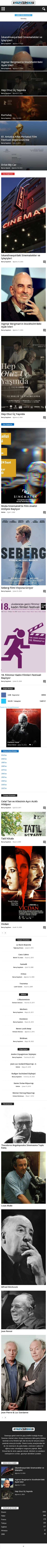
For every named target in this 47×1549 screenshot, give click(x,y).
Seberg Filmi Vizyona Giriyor (17, 587)
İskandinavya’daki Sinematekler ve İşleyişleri (20, 257)
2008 (3, 1534)
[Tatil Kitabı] (23, 824)
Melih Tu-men (18, 957)
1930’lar (4, 785)
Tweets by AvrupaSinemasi (9, 707)
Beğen (43, 695)
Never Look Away (23, 1028)
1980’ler (4, 766)
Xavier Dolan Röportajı (24, 1083)
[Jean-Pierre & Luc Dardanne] (23, 1373)
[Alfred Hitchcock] (23, 1247)
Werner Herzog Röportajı (24, 1093)
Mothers (23, 1009)
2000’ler (4, 759)
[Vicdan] (23, 884)
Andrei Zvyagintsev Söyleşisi (23, 1054)
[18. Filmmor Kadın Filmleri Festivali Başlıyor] (23, 635)
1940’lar (4, 781)
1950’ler (4, 777)
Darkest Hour (13, 742)
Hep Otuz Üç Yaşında (13, 414)
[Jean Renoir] (23, 1310)
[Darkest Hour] (23, 729)
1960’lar (4, 774)
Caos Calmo (23, 954)
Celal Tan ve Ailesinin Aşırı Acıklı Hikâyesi (19, 803)
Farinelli (23, 964)
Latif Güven (18, 987)
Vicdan (5, 924)
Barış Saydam (6, 43)
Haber (3, 1516)
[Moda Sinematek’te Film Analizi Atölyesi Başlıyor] (23, 466)
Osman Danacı (11, 745)
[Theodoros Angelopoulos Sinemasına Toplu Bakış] (23, 1125)
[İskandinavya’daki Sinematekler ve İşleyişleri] (23, 215)
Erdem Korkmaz (18, 1096)
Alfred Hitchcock (9, 1286)
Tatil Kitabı (7, 838)
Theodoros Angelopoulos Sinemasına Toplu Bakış (22, 1146)
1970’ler (4, 770)
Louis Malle (6, 1205)
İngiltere (4, 1527)
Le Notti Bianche (23, 945)
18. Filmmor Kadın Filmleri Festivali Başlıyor (21, 676)
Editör (3, 512)
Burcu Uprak (5, 168)
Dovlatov (24, 1019)
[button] (43, 9)
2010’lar (4, 755)
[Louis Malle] (23, 1177)
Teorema (24, 983)
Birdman (23, 1038)
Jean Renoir (6, 1331)
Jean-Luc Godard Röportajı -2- (23, 1064)
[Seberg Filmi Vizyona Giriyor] (23, 551)
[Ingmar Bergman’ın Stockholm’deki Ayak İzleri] (23, 294)
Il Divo (23, 974)
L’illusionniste (24, 999)
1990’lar (4, 763)
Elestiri (3, 1512)
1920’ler (4, 788)
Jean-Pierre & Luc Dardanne (14, 1412)
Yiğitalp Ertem (18, 948)
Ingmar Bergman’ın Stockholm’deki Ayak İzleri (21, 325)
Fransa (3, 1519)
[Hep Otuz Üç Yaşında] (23, 374)
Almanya (4, 1530)
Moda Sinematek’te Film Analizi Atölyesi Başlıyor (19, 507)
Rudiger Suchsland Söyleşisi (24, 1073)
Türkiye (3, 1523)
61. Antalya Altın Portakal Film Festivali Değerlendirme (23, 19)
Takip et (43, 701)
